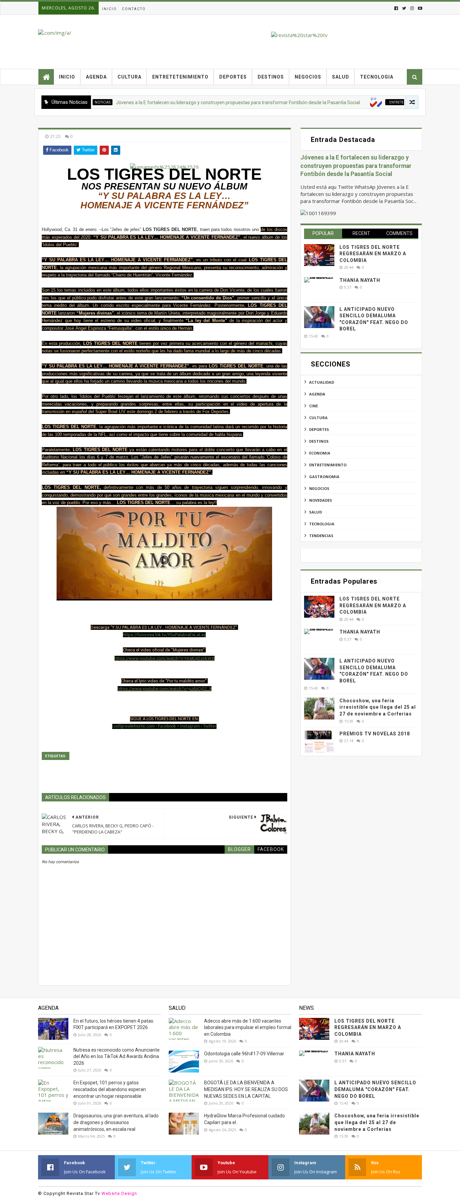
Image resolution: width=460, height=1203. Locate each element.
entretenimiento (328, 464)
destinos (319, 441)
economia (319, 453)
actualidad (321, 382)
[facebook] (396, 8)
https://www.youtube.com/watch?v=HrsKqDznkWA (164, 658)
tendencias (321, 535)
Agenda (96, 77)
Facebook (167, 726)
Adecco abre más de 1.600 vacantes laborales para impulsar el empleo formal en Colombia (247, 1027)
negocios (319, 488)
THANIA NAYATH (359, 280)
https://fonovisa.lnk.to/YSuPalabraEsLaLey (164, 634)
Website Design (119, 1193)
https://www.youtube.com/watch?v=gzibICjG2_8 (164, 688)
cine (313, 405)
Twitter (210, 726)
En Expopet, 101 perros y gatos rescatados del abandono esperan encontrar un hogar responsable (109, 1089)
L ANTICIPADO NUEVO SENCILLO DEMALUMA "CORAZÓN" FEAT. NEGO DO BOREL (375, 1089)
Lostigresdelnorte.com (134, 726)
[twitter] (404, 8)
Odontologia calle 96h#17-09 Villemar (244, 1053)
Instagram (190, 726)
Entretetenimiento (180, 77)
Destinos (271, 77)
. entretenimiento (385, 102)
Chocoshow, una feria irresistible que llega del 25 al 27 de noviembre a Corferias (377, 707)
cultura (318, 417)
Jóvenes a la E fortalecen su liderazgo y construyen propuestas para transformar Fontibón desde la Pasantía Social (219, 102)
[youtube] (419, 8)
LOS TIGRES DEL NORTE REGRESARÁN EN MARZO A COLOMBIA (372, 253)
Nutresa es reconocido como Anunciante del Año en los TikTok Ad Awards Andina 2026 (116, 1056)
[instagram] (412, 8)
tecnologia (321, 523)
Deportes (233, 77)
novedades (320, 500)
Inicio (109, 9)
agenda (317, 394)
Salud (340, 77)
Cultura (129, 77)
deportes (319, 429)
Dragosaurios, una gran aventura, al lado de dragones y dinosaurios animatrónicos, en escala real (116, 1122)
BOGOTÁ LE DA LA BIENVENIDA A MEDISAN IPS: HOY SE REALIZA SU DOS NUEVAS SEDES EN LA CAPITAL (246, 1089)
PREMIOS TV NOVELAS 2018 (374, 733)
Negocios (308, 77)
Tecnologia (376, 77)
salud (315, 512)
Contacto (134, 9)
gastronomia (324, 476)
